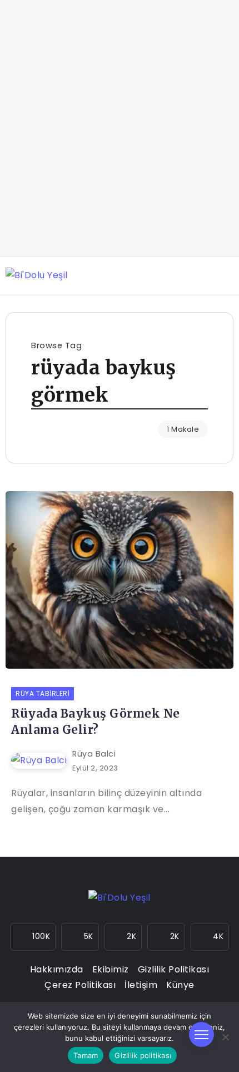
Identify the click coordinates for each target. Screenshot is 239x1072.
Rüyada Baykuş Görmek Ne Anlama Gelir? (95, 722)
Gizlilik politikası (142, 1055)
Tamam (85, 1055)
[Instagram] (33, 936)
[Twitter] (123, 936)
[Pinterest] (210, 936)
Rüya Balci (94, 753)
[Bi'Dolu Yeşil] (37, 275)
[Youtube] (166, 936)
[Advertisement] (119, 128)
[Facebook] (80, 936)
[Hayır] (225, 1037)
